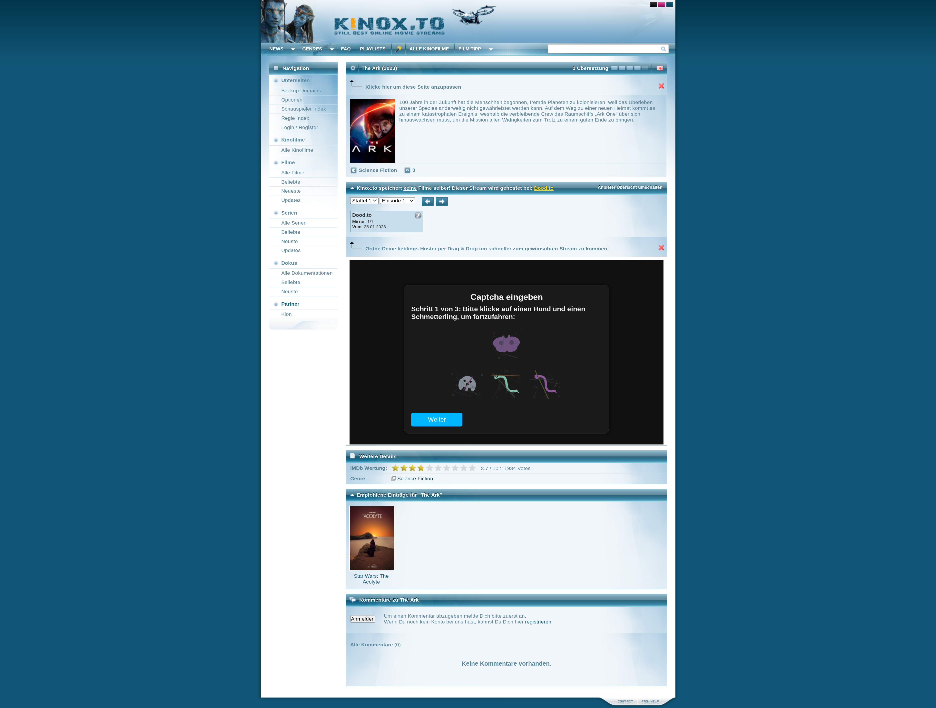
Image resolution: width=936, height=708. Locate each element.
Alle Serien (294, 223)
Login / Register (299, 127)
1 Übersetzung (590, 68)
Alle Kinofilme (429, 48)
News (276, 48)
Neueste (291, 191)
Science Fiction (415, 478)
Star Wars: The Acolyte (371, 579)
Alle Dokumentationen (307, 273)
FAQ (346, 48)
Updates (291, 200)
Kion (286, 314)
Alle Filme (292, 172)
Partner (290, 304)
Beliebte (290, 182)
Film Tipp (469, 48)
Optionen (291, 100)
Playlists (373, 48)
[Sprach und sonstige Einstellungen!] (398, 49)
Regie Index (295, 118)
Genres (312, 48)
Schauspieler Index (303, 109)
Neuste (289, 241)
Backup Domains (301, 90)
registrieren (538, 621)
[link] (468, 21)
